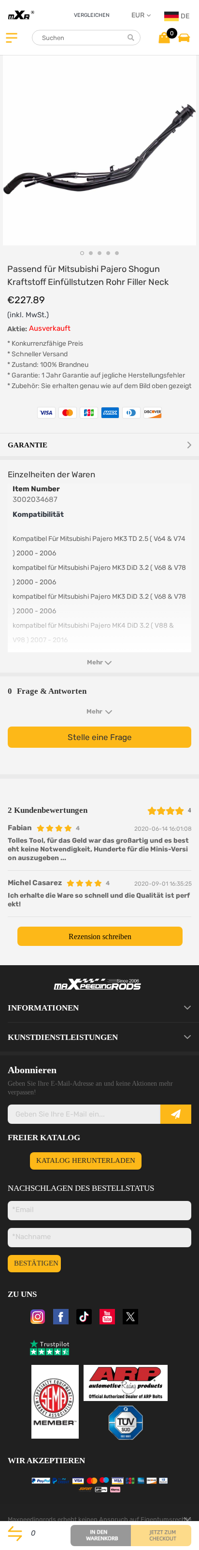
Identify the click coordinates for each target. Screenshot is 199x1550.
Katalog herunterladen (85, 1160)
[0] (164, 37)
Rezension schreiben (100, 936)
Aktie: (17, 329)
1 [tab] (82, 253)
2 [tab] (91, 253)
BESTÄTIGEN (36, 1263)
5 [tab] (117, 253)
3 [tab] (99, 253)
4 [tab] (108, 253)
